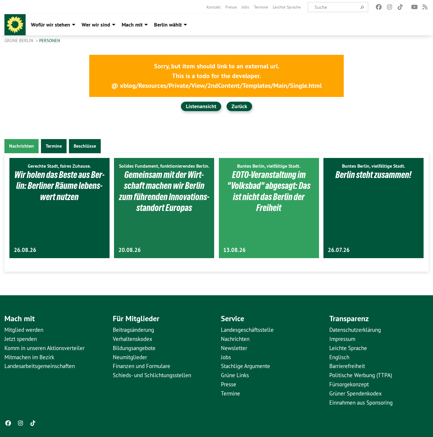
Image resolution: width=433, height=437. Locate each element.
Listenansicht (201, 106)
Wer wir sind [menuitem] (96, 24)
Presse (231, 7)
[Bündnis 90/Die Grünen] (15, 24)
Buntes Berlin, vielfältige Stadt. (268, 166)
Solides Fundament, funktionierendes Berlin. (164, 166)
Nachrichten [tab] (21, 146)
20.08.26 (129, 250)
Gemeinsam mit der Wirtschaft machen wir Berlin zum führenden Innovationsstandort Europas (164, 191)
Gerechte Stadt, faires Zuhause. (59, 166)
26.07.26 (339, 250)
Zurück (239, 106)
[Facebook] (379, 7)
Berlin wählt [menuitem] (168, 24)
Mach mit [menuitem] (132, 24)
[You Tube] (414, 7)
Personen (49, 40)
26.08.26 (25, 250)
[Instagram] (389, 7)
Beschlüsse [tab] (85, 146)
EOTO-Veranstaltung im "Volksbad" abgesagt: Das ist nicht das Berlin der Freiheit (268, 191)
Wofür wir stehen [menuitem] (50, 24)
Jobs (245, 7)
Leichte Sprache (287, 7)
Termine (261, 7)
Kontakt (213, 7)
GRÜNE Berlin (19, 40)
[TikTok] (400, 7)
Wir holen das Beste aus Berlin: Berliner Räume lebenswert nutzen (59, 185)
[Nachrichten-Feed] (425, 7)
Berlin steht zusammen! (373, 174)
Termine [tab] (54, 146)
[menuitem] (213, 7)
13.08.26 (234, 250)
